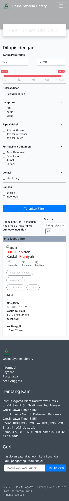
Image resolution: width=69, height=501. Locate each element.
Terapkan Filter (34, 208)
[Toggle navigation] (61, 6)
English (10, 192)
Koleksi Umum (14, 137)
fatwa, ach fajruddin (20, 272)
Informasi (9, 367)
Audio (9, 111)
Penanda (26, 265)
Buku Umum (13, 156)
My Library (12, 178)
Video (9, 115)
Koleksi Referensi (16, 134)
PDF (8, 108)
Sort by (48, 219)
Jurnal (10, 160)
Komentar (13, 265)
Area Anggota (12, 381)
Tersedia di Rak (15, 93)
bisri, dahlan (16, 287)
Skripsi (10, 163)
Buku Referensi (15, 152)
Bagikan (39, 265)
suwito (33, 287)
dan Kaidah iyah (20, 254)
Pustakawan (11, 376)
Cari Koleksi (55, 468)
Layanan (8, 372)
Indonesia (12, 196)
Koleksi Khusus (15, 130)
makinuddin (15, 280)
